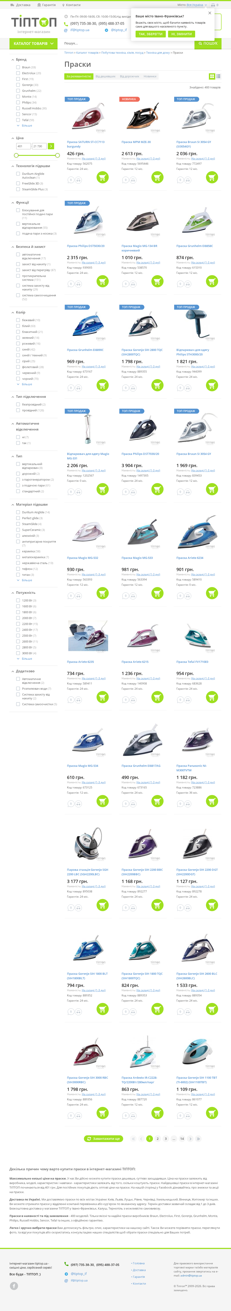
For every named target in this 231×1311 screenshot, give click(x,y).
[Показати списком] (218, 76)
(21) (32, 332)
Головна (139, 1263)
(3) (32, 183)
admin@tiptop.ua (191, 1275)
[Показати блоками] (212, 76)
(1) (33, 176)
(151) (34, 278)
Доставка (139, 1270)
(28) (33, 367)
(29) (35, 287)
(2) (34, 404)
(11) (37, 214)
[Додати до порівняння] (78, 180)
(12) (30, 569)
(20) (31, 73)
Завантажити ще (106, 1138)
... (174, 1138)
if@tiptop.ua (79, 1280)
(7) (25, 437)
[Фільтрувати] (51, 146)
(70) (30, 379)
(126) (33, 410)
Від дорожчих (129, 76)
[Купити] (103, 177)
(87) (39, 270)
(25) (28, 361)
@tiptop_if (119, 30)
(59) (28, 120)
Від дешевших (106, 76)
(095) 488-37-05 (107, 1265)
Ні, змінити (181, 34)
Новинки (150, 76)
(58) (31, 551)
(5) (29, 647)
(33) (29, 67)
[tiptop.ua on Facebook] (14, 1286)
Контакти (139, 1283)
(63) (28, 326)
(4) (32, 524)
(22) (31, 91)
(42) (28, 349)
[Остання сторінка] (198, 1138)
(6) (29, 606)
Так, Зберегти (150, 34)
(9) (34, 355)
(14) (29, 96)
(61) (36, 485)
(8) (32, 466)
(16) (31, 343)
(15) (29, 114)
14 (182, 1138)
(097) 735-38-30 (82, 1265)
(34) (29, 102)
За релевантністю (79, 76)
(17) (34, 256)
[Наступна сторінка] (190, 1138)
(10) (31, 320)
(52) (39, 297)
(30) (34, 108)
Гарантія (139, 1277)
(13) (37, 563)
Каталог (31, 43)
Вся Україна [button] (195, 5)
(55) (35, 226)
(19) (28, 79)
